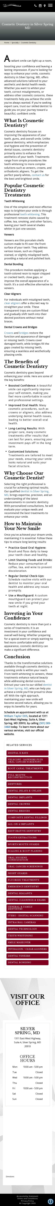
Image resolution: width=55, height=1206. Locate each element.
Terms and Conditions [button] (27, 1198)
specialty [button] (15, 42)
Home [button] (6, 42)
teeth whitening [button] (30, 214)
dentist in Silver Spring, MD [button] (28, 686)
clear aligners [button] (12, 303)
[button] (12, 4)
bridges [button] (23, 332)
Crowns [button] (8, 332)
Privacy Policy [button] (27, 1201)
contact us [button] (38, 175)
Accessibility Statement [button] (27, 1196)
